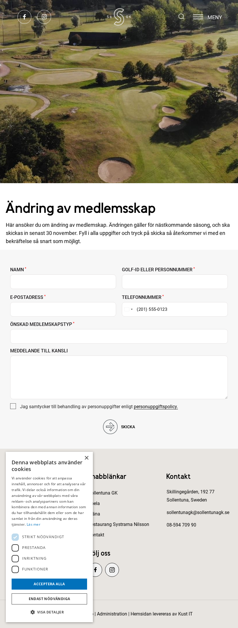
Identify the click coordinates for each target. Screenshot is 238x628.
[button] (49, 612)
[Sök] (178, 15)
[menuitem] (178, 17)
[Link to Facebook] (24, 17)
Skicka (128, 426)
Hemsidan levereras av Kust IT (162, 614)
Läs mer (33, 524)
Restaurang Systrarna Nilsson (118, 524)
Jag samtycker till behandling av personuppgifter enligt (99, 406)
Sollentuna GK (103, 493)
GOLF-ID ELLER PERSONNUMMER (158, 269)
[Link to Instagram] (44, 17)
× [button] (86, 458)
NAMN (18, 269)
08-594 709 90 (181, 525)
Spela (94, 503)
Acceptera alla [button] (49, 583)
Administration (112, 614)
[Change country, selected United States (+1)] (128, 309)
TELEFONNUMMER (143, 297)
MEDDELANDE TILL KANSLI (39, 351)
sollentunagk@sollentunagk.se (198, 512)
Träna (94, 514)
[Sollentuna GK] (119, 16)
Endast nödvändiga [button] (49, 598)
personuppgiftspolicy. (156, 406)
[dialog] (49, 537)
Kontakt (96, 535)
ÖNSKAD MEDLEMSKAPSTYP (42, 324)
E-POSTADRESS (28, 297)
